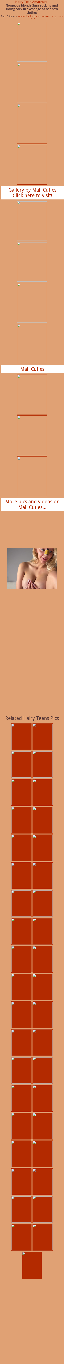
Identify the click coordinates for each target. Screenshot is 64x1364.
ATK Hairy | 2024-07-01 (21, 848)
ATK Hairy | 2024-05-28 (42, 959)
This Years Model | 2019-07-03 (42, 1237)
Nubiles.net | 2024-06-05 (42, 931)
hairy (54, 16)
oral (38, 16)
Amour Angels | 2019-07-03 (21, 1098)
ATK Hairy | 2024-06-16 (42, 848)
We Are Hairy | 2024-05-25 (21, 987)
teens (60, 16)
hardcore (30, 16)
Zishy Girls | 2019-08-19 (21, 1042)
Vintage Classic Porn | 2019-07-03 (42, 1126)
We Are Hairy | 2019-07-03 (42, 1153)
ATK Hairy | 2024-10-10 (21, 792)
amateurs (46, 16)
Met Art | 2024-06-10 (42, 875)
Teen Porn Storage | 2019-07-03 (21, 1126)
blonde (32, 18)
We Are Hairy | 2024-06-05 (21, 931)
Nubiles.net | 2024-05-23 (42, 987)
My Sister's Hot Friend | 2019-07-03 (42, 1098)
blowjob (21, 16)
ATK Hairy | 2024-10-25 (21, 736)
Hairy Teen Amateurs (31, 2)
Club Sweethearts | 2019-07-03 (42, 1042)
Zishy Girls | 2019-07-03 (32, 1265)
